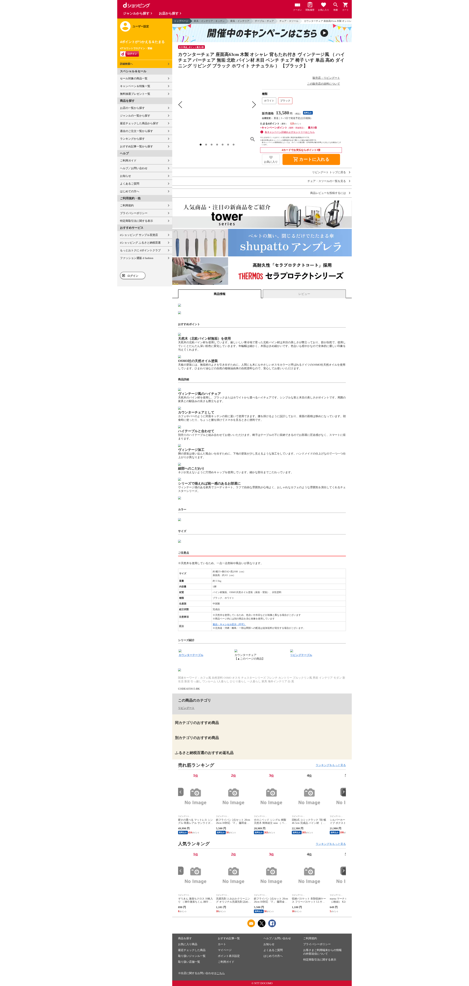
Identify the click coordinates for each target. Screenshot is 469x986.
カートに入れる (311, 159)
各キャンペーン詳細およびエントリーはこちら (290, 132)
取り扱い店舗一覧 (189, 961)
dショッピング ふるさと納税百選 (140, 242)
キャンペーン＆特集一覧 (135, 86)
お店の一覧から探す (132, 107)
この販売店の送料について (323, 83)
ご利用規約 (127, 205)
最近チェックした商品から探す (139, 123)
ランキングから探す (132, 138)
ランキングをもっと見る (331, 765)
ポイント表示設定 (229, 955)
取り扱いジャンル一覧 (192, 955)
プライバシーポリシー (133, 213)
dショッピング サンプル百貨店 (139, 234)
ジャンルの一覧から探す (135, 115)
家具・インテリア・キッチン (209, 21)
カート (222, 944)
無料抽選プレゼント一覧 (135, 93)
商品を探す (185, 938)
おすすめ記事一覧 (229, 938)
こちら (221, 973)
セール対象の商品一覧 (133, 78)
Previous (181, 792)
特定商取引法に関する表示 (136, 220)
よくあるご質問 (129, 183)
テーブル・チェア (264, 21)
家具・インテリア (239, 21)
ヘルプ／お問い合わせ (133, 168)
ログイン (132, 275)
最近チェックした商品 (192, 950)
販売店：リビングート (326, 77)
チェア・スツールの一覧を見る (326, 181)
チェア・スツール (288, 21)
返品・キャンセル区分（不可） (229, 624)
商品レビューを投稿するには (328, 193)
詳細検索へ (126, 63)
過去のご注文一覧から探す (136, 131)
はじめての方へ (129, 191)
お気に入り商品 (187, 944)
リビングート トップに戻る (329, 172)
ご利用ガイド (128, 160)
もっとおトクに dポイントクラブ (140, 250)
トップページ (181, 21)
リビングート (186, 708)
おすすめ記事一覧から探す (136, 146)
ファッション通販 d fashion (136, 258)
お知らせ (125, 175)
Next (343, 792)
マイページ (225, 950)
